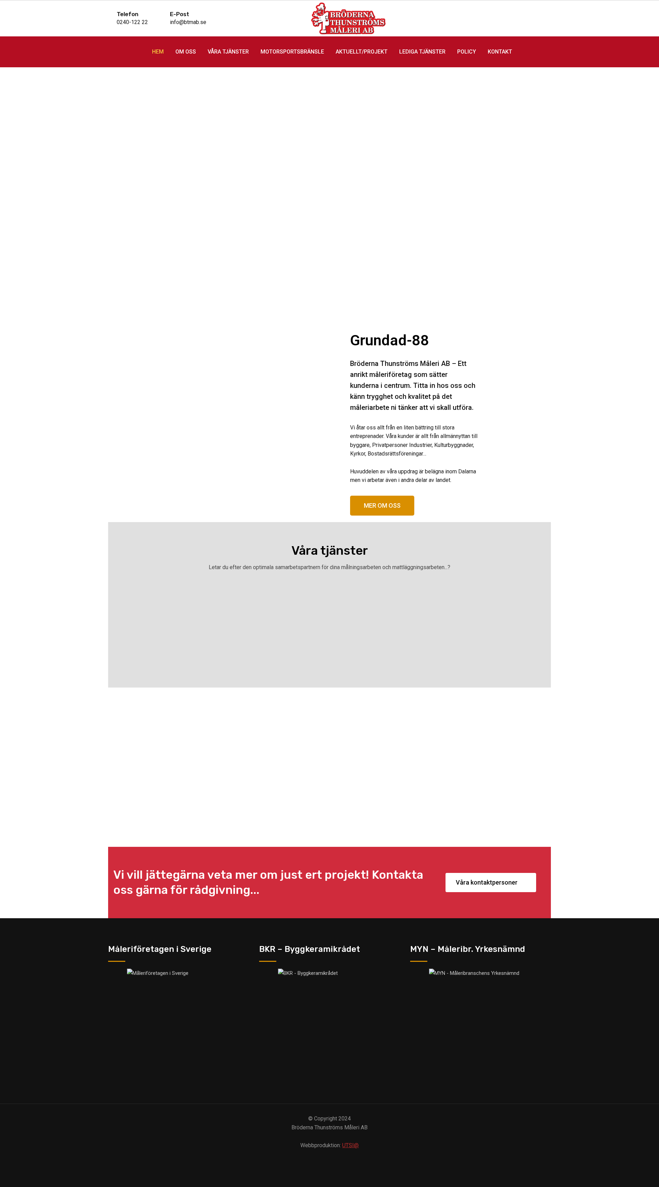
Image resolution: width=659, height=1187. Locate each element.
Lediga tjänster (422, 51)
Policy (466, 51)
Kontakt (500, 51)
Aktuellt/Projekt (362, 51)
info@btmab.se (188, 22)
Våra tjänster (228, 51)
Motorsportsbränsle (292, 51)
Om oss (185, 51)
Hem (158, 51)
